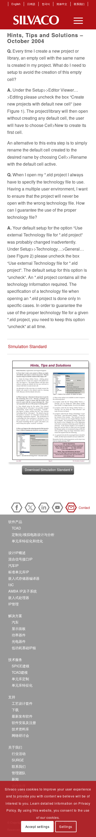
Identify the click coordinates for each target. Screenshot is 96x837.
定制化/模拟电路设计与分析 (33, 534)
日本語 (31, 4)
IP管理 (13, 603)
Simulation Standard (27, 346)
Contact (72, 507)
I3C (11, 584)
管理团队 (19, 772)
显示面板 (19, 628)
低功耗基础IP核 (24, 647)
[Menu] (75, 20)
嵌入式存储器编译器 (23, 578)
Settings (65, 826)
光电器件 (19, 641)
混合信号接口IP (20, 559)
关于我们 (15, 747)
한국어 (46, 4)
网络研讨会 (20, 735)
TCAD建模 (20, 672)
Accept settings (37, 826)
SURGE (18, 759)
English (16, 4)
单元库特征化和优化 (27, 540)
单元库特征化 (22, 685)
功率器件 (19, 634)
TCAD (16, 528)
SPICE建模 (20, 665)
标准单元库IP (18, 571)
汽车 (15, 622)
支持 (11, 696)
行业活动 (19, 753)
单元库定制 (20, 678)
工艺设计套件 (22, 703)
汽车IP (13, 565)
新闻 (15, 779)
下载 (15, 709)
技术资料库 (20, 728)
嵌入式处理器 (18, 597)
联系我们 (79, 4)
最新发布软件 (22, 716)
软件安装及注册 (24, 722)
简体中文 (62, 4)
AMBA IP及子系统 (22, 591)
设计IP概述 (17, 552)
